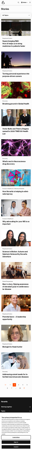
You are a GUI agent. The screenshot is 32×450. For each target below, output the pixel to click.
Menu (30, 2)
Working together (30, 407)
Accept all (16, 446)
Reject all (16, 442)
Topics (30, 411)
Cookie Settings (16, 437)
